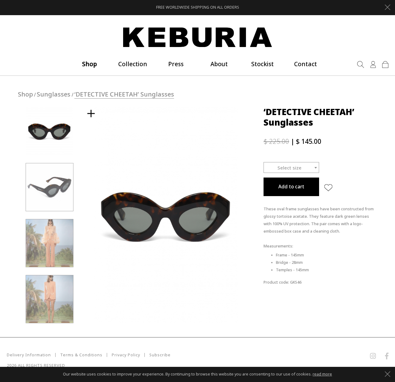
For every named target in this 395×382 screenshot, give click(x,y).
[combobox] (291, 167)
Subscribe (160, 355)
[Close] (387, 6)
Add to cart (291, 186)
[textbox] (291, 167)
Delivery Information (29, 355)
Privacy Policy (126, 355)
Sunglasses (53, 94)
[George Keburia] (197, 38)
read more (322, 374)
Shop (25, 94)
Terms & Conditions (81, 355)
